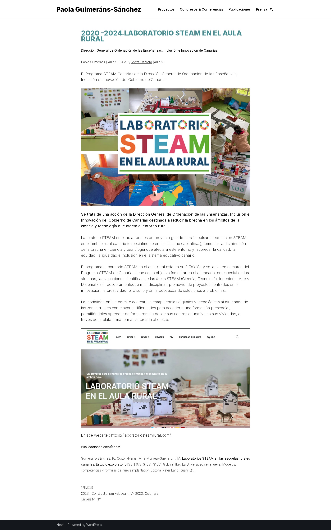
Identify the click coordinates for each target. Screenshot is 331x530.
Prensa (261, 9)
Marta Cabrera (141, 62)
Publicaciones (240, 9)
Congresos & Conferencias (201, 9)
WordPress (94, 525)
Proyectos (166, 9)
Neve (60, 525)
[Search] (271, 9)
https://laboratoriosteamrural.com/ (140, 435)
